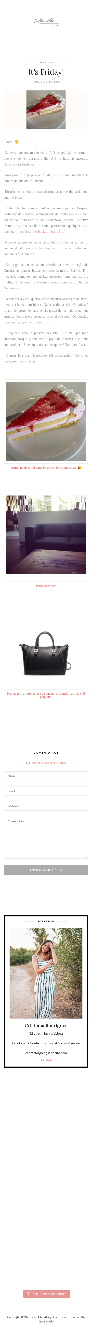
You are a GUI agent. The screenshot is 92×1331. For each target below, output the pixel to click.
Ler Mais (46, 1060)
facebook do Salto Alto (48, 231)
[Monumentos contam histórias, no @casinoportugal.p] (46, 1191)
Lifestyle (46, 62)
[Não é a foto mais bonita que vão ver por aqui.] (46, 1165)
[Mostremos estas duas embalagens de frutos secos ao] (46, 1220)
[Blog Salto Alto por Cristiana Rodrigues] (46, 21)
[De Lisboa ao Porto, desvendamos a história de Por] (46, 1139)
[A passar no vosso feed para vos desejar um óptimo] (46, 1121)
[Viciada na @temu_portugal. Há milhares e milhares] (46, 1264)
